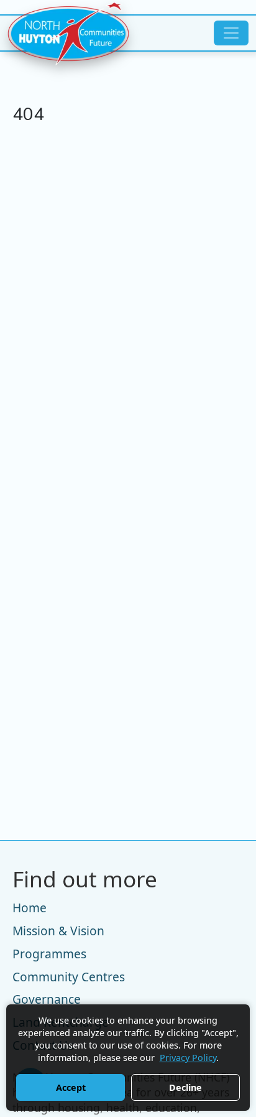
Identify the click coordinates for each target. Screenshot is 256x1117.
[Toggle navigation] (231, 33)
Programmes (49, 953)
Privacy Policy (188, 1057)
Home (29, 907)
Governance (46, 999)
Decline (185, 1087)
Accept (71, 1087)
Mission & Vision (58, 930)
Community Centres (68, 976)
